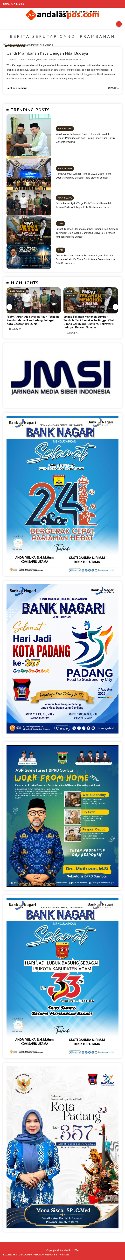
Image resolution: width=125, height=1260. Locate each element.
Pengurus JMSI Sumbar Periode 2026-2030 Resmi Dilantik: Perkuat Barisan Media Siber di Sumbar (83, 175)
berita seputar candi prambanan (66, 59)
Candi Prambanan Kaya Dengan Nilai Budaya (47, 53)
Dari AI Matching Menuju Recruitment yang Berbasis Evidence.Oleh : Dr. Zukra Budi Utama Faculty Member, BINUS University (86, 259)
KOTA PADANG (65, 128)
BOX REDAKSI (10, 1254)
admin (12, 59)
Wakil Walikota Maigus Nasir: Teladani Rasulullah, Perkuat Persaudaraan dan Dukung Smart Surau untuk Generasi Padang (85, 138)
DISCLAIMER (25, 1254)
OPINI (60, 223)
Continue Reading (17, 88)
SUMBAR (14, 296)
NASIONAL (42, 59)
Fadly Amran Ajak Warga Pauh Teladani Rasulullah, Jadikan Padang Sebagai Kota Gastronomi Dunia (84, 205)
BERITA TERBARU (15, 46)
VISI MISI (64, 1254)
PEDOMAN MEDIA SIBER (46, 1254)
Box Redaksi (119, 24)
